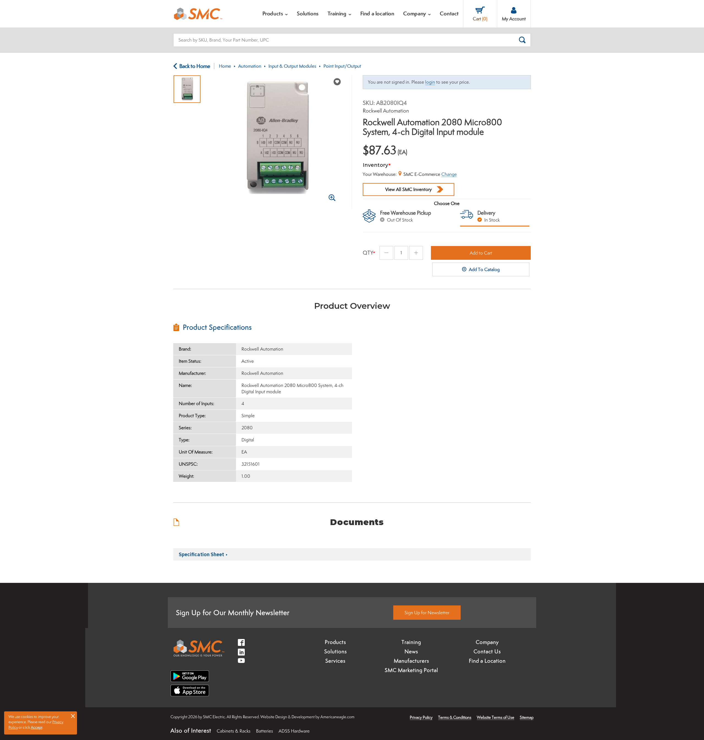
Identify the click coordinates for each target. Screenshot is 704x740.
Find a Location (487, 660)
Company (487, 642)
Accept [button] (36, 727)
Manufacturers (411, 660)
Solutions (335, 651)
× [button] (72, 716)
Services (335, 660)
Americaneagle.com (337, 716)
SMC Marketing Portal (411, 670)
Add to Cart (481, 253)
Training (411, 642)
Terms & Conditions (454, 717)
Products (335, 642)
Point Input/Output (342, 66)
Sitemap (527, 717)
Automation (249, 66)
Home (225, 66)
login (430, 82)
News (411, 651)
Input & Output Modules (292, 66)
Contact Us (487, 651)
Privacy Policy (421, 717)
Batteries (264, 731)
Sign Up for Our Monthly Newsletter (233, 612)
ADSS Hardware (294, 731)
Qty (368, 252)
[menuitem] (275, 14)
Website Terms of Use (495, 717)
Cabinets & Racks (234, 731)
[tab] (262, 327)
